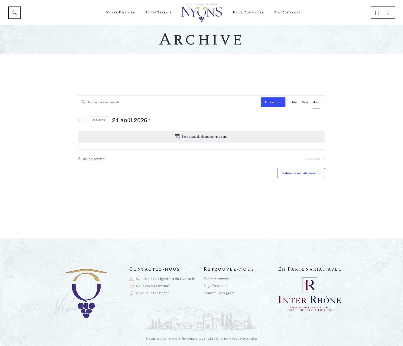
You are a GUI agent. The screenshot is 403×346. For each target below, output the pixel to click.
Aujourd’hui (99, 119)
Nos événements (217, 278)
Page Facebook (216, 285)
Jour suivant (311, 158)
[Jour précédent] (79, 120)
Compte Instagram (219, 293)
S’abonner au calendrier (299, 173)
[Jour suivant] (85, 120)
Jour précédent (94, 158)
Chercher (273, 102)
